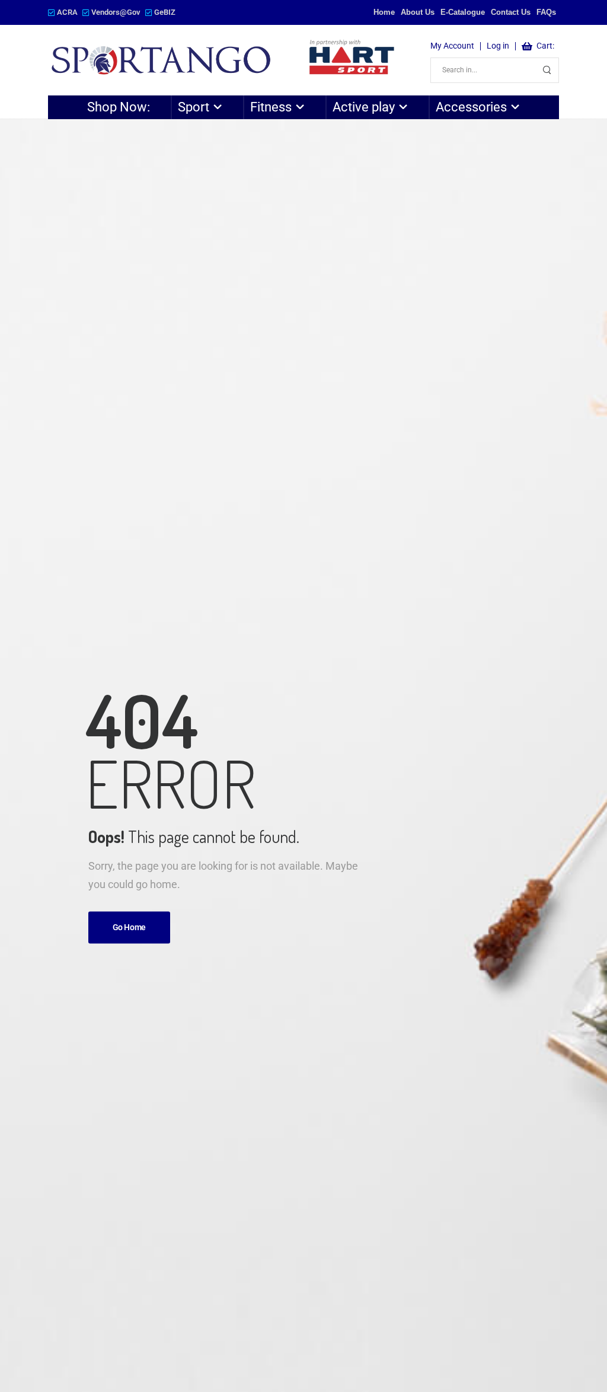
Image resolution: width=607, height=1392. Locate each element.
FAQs (546, 12)
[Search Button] (546, 70)
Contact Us (511, 12)
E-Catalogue (462, 12)
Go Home (129, 928)
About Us (418, 12)
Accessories (471, 107)
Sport (193, 107)
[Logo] (224, 60)
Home (384, 12)
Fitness (271, 107)
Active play (364, 107)
